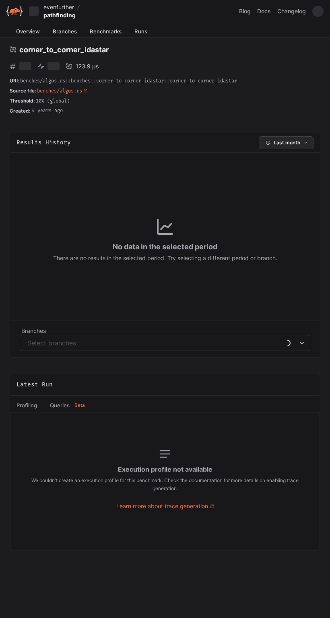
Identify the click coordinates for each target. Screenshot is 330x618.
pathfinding (59, 15)
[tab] (26, 406)
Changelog (291, 11)
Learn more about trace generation (162, 506)
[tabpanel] (165, 481)
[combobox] (28, 343)
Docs (264, 11)
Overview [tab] (28, 31)
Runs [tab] (140, 31)
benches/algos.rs (59, 91)
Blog (245, 11)
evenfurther (58, 7)
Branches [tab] (65, 31)
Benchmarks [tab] (106, 31)
